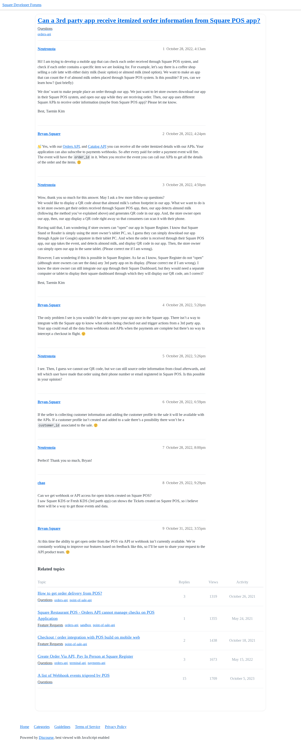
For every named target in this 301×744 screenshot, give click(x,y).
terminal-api (78, 663)
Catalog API (97, 146)
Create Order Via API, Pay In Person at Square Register (85, 656)
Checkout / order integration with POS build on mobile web (89, 637)
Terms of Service (87, 727)
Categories (42, 727)
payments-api (96, 663)
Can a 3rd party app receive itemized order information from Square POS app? (149, 20)
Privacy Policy (116, 727)
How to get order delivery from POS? (70, 593)
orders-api (44, 34)
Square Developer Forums (21, 5)
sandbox (85, 625)
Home (24, 727)
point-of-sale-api (81, 600)
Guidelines (62, 727)
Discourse (46, 738)
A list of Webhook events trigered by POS (74, 675)
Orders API (71, 146)
